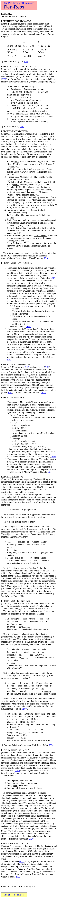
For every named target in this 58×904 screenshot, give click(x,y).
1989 (24, 709)
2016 (26, 61)
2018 (46, 258)
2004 (51, 745)
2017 (47, 367)
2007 (28, 326)
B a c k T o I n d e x (14, 894)
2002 (4, 79)
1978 (17, 770)
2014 (22, 126)
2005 (53, 278)
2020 (31, 839)
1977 (21, 861)
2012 (9, 359)
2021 (27, 367)
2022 (43, 392)
